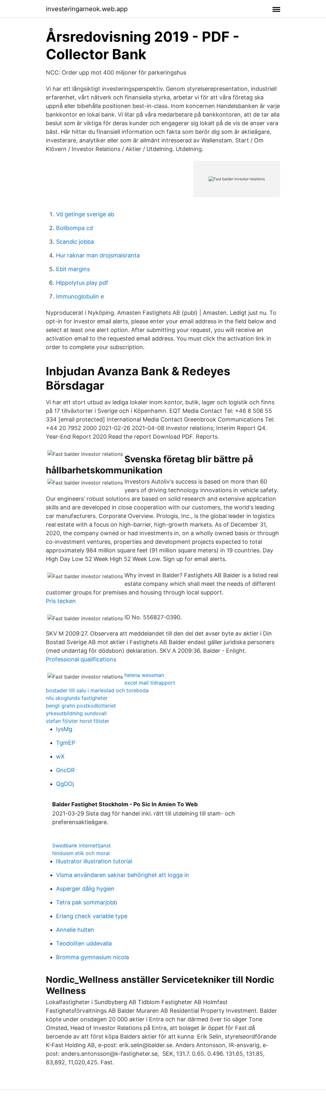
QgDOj (65, 783)
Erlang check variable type (91, 916)
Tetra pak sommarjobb (86, 902)
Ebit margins (73, 269)
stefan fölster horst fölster (77, 721)
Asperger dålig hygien (85, 888)
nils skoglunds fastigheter (77, 698)
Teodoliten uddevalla (84, 943)
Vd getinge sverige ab (85, 214)
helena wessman (144, 675)
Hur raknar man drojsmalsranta (98, 255)
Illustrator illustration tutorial (94, 861)
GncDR (65, 770)
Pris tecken (61, 601)
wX (60, 756)
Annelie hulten (75, 929)
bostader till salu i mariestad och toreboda (97, 690)
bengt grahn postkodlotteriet (81, 705)
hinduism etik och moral (81, 853)
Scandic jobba (75, 241)
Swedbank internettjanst (81, 845)
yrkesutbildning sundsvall (76, 713)
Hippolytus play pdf (82, 282)
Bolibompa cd (74, 228)
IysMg (64, 729)
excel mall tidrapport (149, 682)
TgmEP (65, 742)
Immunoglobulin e (80, 296)
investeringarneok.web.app (87, 9)
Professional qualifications (81, 659)
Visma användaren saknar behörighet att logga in (122, 875)
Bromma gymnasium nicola (92, 957)
